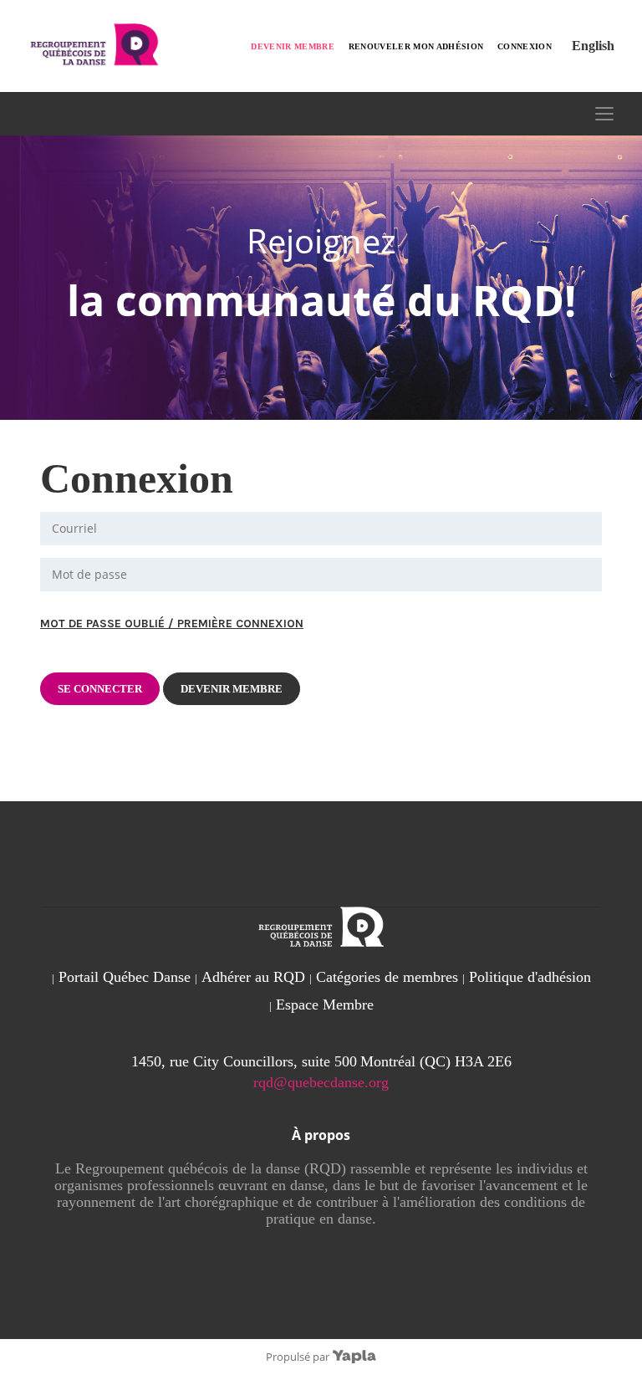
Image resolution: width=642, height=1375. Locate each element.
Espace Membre (325, 1004)
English (593, 45)
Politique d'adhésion (530, 977)
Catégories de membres (387, 977)
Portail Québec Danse (125, 977)
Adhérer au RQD (253, 977)
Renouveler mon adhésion (416, 46)
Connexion (524, 46)
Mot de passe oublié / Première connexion (171, 623)
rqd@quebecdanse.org (321, 1082)
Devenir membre (292, 46)
